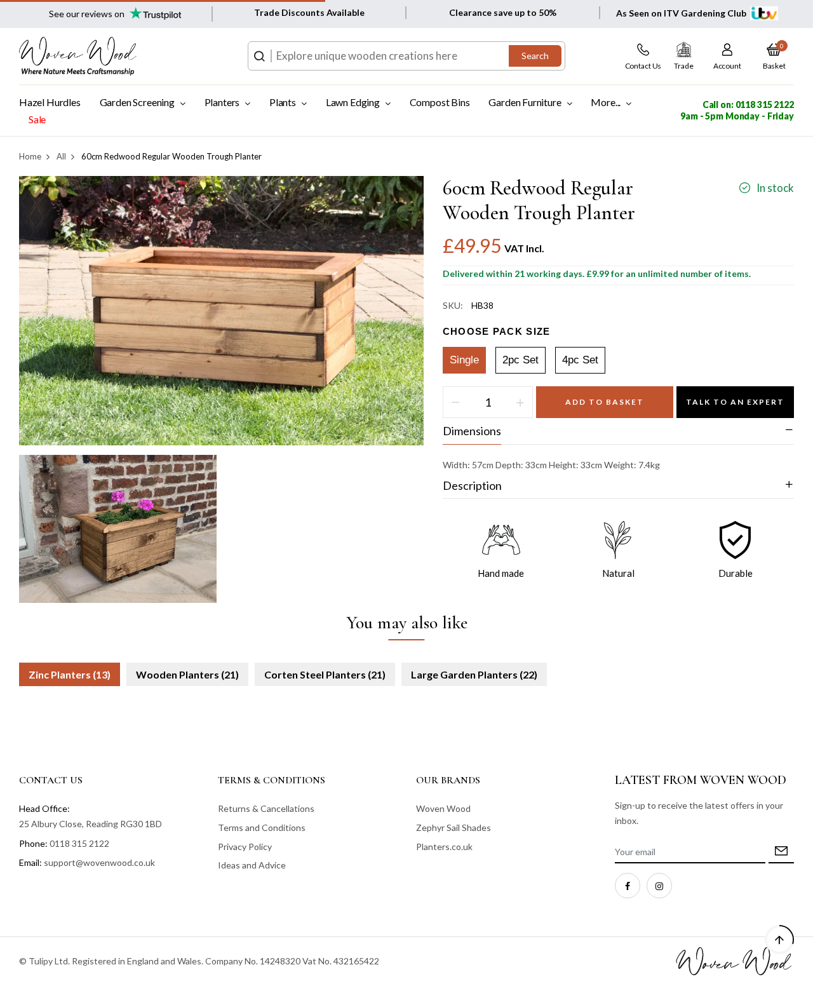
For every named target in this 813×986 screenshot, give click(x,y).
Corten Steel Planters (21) (325, 674)
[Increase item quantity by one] (520, 402)
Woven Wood (443, 808)
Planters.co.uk (444, 846)
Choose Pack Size (497, 331)
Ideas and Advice (252, 865)
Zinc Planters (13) (70, 674)
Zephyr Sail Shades (453, 827)
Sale (37, 119)
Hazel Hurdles (50, 102)
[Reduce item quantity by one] (455, 402)
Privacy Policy (245, 846)
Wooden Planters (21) (187, 674)
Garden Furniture (524, 102)
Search (535, 55)
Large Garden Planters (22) (474, 674)
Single (464, 360)
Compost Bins (440, 102)
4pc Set (580, 360)
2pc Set (520, 360)
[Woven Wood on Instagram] (659, 885)
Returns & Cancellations (266, 808)
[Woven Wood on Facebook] (627, 885)
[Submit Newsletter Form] (781, 852)
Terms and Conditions (262, 827)
